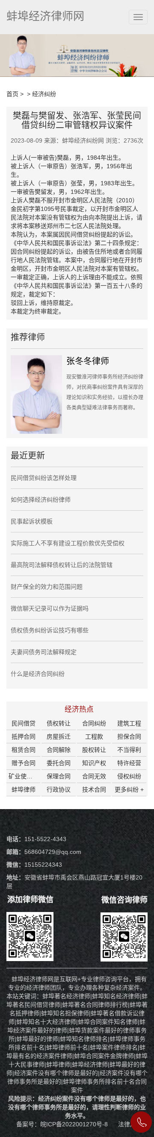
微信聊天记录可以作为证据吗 (50, 608)
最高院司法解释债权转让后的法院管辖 (62, 564)
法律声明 (130, 1124)
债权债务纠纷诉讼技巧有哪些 (50, 630)
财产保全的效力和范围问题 (47, 586)
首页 (12, 94)
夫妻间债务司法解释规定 (44, 652)
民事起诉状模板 (32, 521)
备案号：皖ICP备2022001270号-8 (63, 1124)
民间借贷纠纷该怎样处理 (44, 477)
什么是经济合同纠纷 (38, 673)
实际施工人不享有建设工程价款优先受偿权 (67, 543)
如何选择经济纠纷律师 (41, 499)
